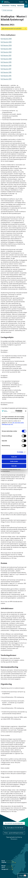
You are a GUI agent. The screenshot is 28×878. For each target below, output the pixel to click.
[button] (26, 2)
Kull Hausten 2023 (6, 48)
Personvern (14, 839)
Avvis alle (14, 466)
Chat (21, 876)
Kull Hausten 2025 (6, 42)
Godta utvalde (14, 461)
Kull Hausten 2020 (6, 59)
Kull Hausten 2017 (6, 69)
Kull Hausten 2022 (6, 52)
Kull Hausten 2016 (6, 72)
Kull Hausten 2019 (6, 62)
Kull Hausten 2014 (6, 79)
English (21, 2)
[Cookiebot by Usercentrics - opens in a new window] (16, 411)
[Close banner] (25, 411)
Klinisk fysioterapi (7, 10)
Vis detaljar (20, 452)
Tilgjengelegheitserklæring (14, 837)
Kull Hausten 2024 (6, 45)
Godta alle (14, 456)
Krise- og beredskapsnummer (14, 833)
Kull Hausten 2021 (6, 55)
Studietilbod (5, 5)
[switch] (24, 436)
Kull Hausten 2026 (6, 38)
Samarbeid (20, 5)
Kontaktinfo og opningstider (14, 823)
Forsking (13, 5)
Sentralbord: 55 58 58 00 (15, 828)
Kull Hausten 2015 (6, 75)
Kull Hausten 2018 (6, 65)
